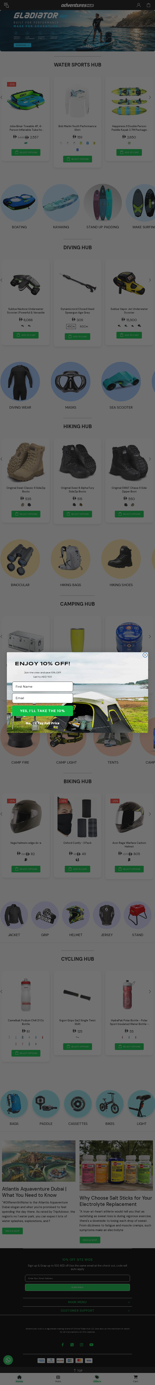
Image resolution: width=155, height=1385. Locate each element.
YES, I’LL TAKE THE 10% (42, 710)
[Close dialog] (145, 655)
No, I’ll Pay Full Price (43, 723)
